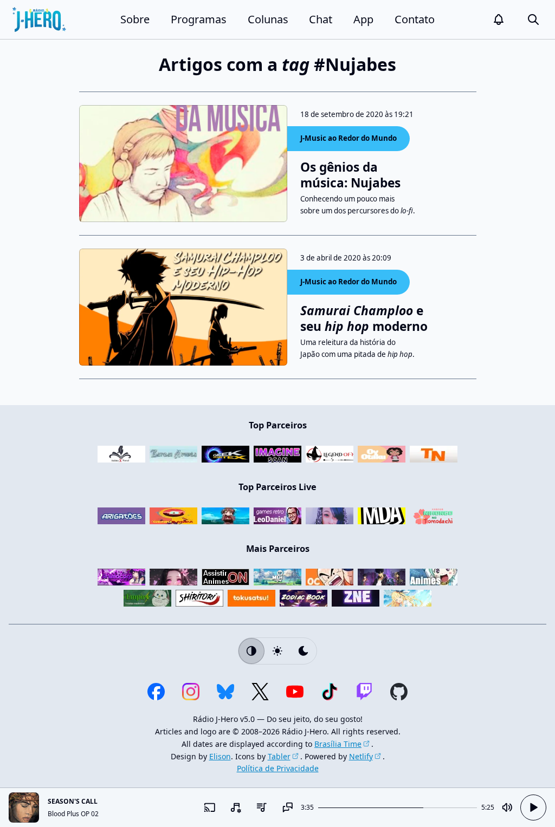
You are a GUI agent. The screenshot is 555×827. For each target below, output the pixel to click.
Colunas (268, 19)
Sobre (135, 19)
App (363, 19)
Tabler (279, 756)
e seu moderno (364, 318)
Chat (320, 19)
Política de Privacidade (278, 768)
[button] (499, 19)
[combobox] (236, 808)
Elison (220, 756)
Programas (199, 19)
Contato (415, 19)
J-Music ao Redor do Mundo (348, 138)
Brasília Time (338, 744)
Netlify (361, 756)
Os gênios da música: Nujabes (350, 175)
